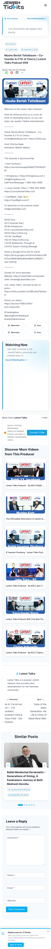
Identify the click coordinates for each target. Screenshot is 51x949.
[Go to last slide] (8, 765)
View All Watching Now (37, 19)
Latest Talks (12, 50)
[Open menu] (45, 5)
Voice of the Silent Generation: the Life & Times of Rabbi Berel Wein (37, 709)
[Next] (44, 765)
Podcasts (12, 44)
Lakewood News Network (20, 790)
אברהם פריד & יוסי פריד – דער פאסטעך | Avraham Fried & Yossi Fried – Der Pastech (13, 711)
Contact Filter (37, 432)
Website (11, 900)
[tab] (20, 805)
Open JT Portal (16, 945)
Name (11, 875)
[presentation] (26, 755)
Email (11, 888)
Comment (13, 837)
